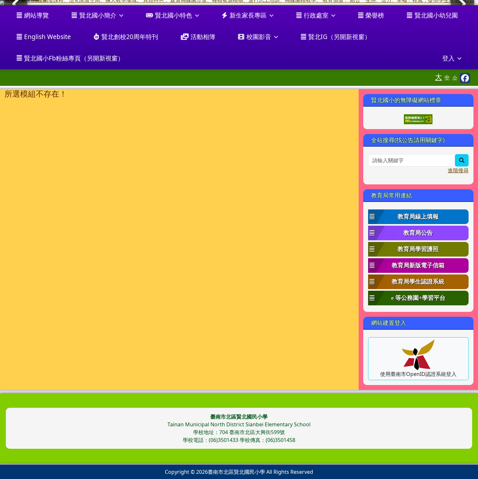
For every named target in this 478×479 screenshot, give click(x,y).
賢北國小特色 (173, 15)
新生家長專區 (248, 15)
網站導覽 (36, 15)
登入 (448, 58)
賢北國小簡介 (97, 15)
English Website (47, 36)
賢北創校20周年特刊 (129, 36)
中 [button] (447, 77)
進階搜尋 (458, 170)
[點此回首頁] (239, 2)
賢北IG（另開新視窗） (339, 36)
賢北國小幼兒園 (436, 15)
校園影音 (258, 36)
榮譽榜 (374, 15)
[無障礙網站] (418, 118)
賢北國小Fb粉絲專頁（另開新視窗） (74, 58)
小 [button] (454, 77)
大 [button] (438, 76)
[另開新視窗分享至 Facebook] (465, 78)
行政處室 (316, 15)
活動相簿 (203, 36)
